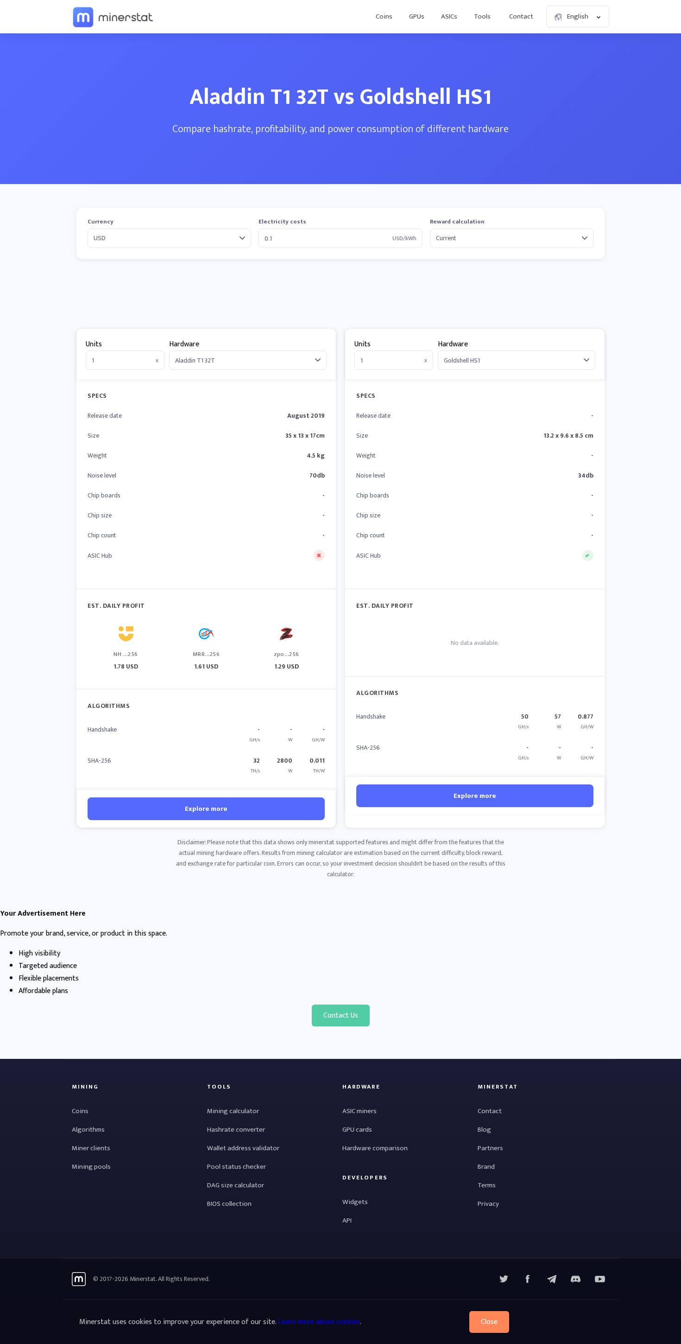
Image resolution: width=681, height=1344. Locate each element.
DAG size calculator (235, 1185)
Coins (384, 16)
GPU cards (357, 1129)
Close (489, 1322)
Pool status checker (236, 1166)
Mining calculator (233, 1111)
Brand (486, 1166)
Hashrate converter (236, 1129)
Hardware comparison (375, 1148)
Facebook (527, 1279)
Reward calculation (457, 222)
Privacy (488, 1204)
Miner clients (91, 1148)
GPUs (416, 16)
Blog (484, 1129)
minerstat (113, 16)
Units (94, 344)
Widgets (355, 1202)
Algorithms (88, 1129)
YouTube (576, 1279)
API (347, 1220)
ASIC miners (359, 1111)
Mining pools (91, 1166)
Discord (600, 1279)
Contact (521, 16)
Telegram (551, 1279)
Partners (490, 1148)
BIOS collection (229, 1204)
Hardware (184, 344)
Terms (487, 1185)
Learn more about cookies (319, 1322)
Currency (101, 222)
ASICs (449, 16)
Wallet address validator (243, 1148)
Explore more (206, 809)
